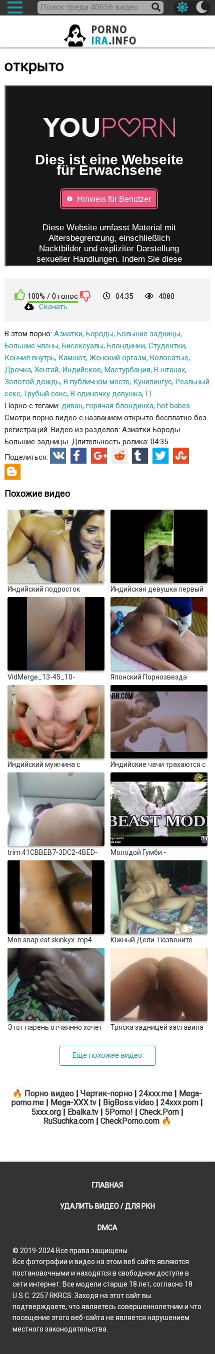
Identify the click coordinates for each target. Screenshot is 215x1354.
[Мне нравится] (20, 295)
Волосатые (169, 357)
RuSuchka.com (69, 1121)
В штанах (169, 369)
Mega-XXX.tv (73, 1102)
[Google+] (99, 456)
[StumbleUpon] (181, 456)
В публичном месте (97, 381)
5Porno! (119, 1112)
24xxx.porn (179, 1102)
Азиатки (68, 333)
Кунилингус (152, 381)
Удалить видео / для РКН (107, 1206)
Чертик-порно (106, 1093)
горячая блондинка (120, 405)
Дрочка (17, 369)
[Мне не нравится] (85, 296)
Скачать (53, 306)
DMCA (108, 1228)
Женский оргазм (118, 357)
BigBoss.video (128, 1102)
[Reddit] (120, 456)
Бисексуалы (83, 345)
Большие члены (31, 345)
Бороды (100, 333)
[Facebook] (78, 456)
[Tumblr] (140, 456)
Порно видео (49, 1093)
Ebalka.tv (83, 1112)
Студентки (166, 345)
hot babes (173, 405)
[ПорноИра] (108, 32)
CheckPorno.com (130, 1121)
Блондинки (126, 345)
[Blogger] (12, 472)
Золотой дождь (32, 381)
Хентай (46, 369)
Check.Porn (159, 1112)
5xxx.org (46, 1112)
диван (72, 405)
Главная (107, 1185)
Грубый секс (45, 393)
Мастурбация (127, 369)
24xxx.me (155, 1093)
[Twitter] (160, 456)
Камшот (72, 357)
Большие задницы (148, 333)
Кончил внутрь (29, 357)
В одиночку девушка (106, 393)
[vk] (58, 456)
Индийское (81, 369)
